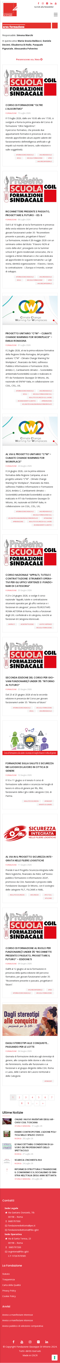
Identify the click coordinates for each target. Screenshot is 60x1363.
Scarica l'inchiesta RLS (28, 1159)
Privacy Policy (9, 1290)
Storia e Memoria (22, 1126)
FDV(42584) (48, 518)
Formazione (11, 113)
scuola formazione (35, 158)
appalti (12, 624)
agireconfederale (45, 161)
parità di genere (46, 805)
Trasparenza (8, 1279)
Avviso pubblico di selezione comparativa (22, 1325)
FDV (50, 158)
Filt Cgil (49, 895)
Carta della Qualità (11, 1285)
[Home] (18, 9)
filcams (49, 898)
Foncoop (49, 801)
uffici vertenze (46, 624)
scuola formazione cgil (43, 394)
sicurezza (35, 895)
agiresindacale (46, 155)
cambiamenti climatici (27, 401)
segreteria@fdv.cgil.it (18, 1251)
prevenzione (47, 401)
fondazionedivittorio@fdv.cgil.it (23, 1229)
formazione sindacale (25, 155)
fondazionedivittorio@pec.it (21, 1225)
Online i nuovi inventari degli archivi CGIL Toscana (34, 1121)
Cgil (19, 158)
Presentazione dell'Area (28, 59)
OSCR (35, 1355)
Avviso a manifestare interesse (17, 1314)
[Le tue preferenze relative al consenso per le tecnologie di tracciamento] (55, 1358)
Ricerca (18, 1138)
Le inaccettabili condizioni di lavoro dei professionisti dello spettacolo (34, 1147)
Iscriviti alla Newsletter (44, 7)
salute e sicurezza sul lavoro (41, 398)
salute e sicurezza (32, 801)
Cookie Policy (9, 1296)
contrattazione (28, 624)
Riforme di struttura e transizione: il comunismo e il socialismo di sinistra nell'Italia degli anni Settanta (36, 1172)
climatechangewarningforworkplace (37, 404)
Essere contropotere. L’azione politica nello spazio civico (36, 1133)
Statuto (6, 1273)
